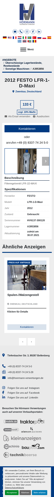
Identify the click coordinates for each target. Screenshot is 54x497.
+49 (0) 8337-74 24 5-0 (32, 142)
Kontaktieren (27, 128)
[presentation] (22, 341)
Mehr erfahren (40, 492)
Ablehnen (25, 492)
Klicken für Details (17, 311)
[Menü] (23, 49)
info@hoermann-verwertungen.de (25, 378)
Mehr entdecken (20, 285)
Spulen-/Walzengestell (23, 295)
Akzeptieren (12, 492)
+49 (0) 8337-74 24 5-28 (20, 372)
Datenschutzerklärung (14, 488)
